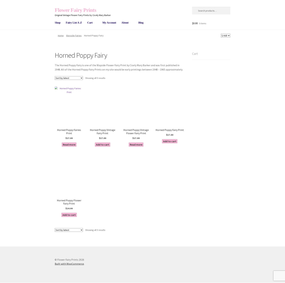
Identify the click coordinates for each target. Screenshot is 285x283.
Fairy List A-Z (74, 22)
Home (61, 35)
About (124, 22)
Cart (90, 22)
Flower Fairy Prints (75, 10)
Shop (58, 22)
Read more (69, 144)
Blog (140, 22)
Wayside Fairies (74, 35)
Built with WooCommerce (69, 263)
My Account (109, 22)
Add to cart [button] (102, 144)
